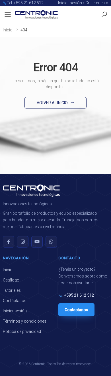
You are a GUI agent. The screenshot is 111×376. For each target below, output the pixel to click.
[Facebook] (8, 242)
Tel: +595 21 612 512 (25, 3)
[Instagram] (22, 242)
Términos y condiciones (24, 321)
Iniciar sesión (15, 311)
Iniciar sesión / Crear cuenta (83, 3)
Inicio (8, 30)
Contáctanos (14, 300)
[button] (104, 14)
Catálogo (11, 280)
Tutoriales (12, 290)
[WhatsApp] (51, 242)
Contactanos (76, 309)
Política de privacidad (22, 331)
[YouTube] (37, 242)
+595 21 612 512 (79, 295)
